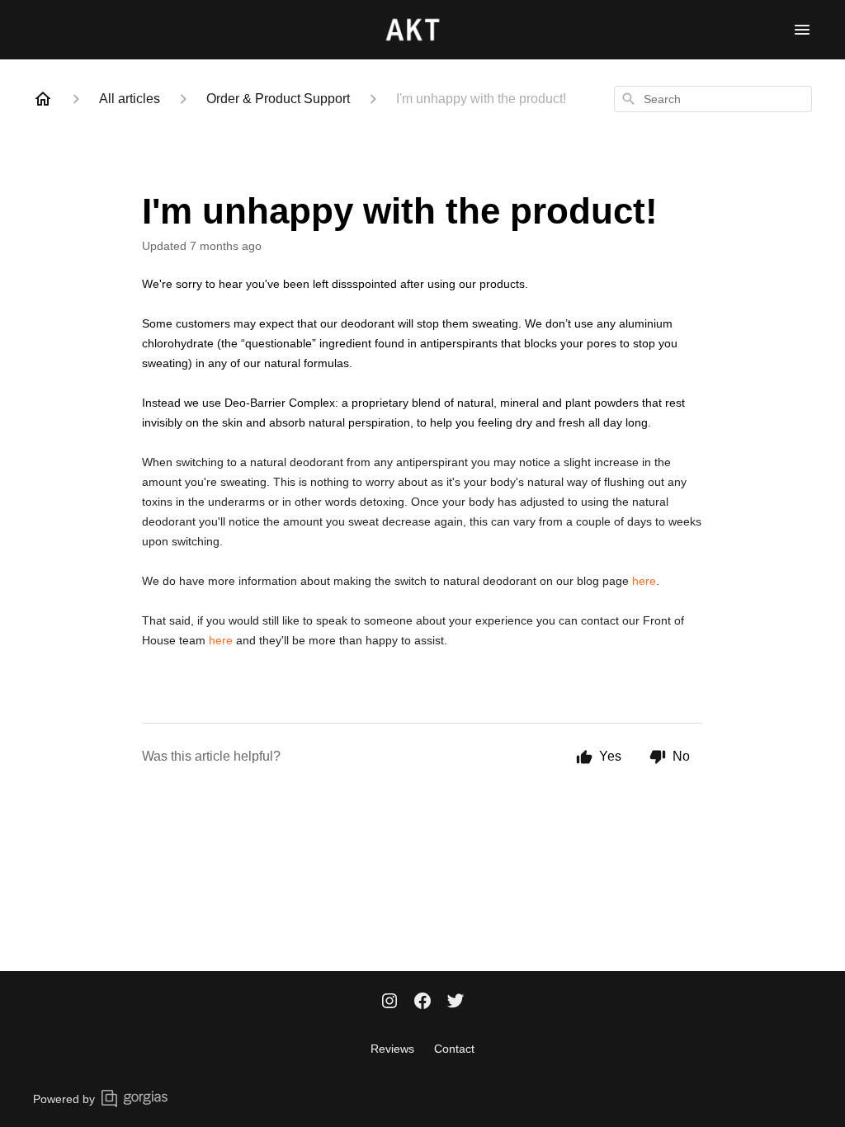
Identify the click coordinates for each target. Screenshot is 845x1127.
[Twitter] (455, 1002)
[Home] (43, 99)
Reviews (392, 1048)
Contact (454, 1048)
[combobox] (713, 99)
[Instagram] (389, 1002)
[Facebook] (422, 1002)
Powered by (64, 1099)
